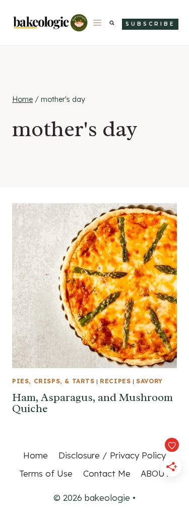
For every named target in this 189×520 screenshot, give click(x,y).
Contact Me (107, 473)
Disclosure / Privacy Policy (112, 455)
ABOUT (155, 473)
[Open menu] (97, 22)
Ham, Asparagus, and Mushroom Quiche (92, 403)
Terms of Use (46, 473)
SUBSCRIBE (150, 24)
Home (35, 455)
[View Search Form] (112, 23)
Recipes (115, 381)
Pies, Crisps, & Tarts (53, 381)
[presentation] (94, 285)
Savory (149, 381)
